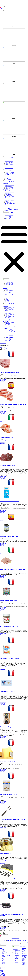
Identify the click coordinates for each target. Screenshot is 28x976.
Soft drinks (7, 201)
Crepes (9, 216)
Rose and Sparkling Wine (13, 209)
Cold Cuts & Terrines (9, 172)
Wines (6, 206)
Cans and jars (8, 190)
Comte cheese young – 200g (7, 761)
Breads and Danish (9, 159)
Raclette (9, 217)
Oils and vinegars (8, 195)
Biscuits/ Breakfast (9, 161)
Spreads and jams (8, 163)
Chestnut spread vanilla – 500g (8, 600)
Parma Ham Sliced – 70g (6, 437)
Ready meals (7, 197)
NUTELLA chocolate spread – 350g (9, 626)
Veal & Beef (7, 174)
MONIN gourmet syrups (10, 203)
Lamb (6, 177)
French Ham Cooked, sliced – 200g (9, 372)
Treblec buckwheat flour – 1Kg (8, 794)
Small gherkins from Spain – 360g (9, 536)
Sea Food (14, 136)
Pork (6, 176)
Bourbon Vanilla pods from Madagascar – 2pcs (12, 819)
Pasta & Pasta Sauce (9, 187)
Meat (14, 99)
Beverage (14, 118)
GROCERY (5, 189)
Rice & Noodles (8, 186)
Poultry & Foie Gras (9, 173)
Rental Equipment (9, 215)
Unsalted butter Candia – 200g (8, 691)
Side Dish (14, 45)
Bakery (14, 26)
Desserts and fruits (9, 162)
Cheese (6, 166)
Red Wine (10, 207)
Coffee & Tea (8, 202)
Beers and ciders (8, 204)
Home (1, 343)
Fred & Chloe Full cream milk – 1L (9, 501)
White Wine (10, 208)
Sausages (7, 178)
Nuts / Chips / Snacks (9, 196)
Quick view (2, 381)
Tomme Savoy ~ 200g (6, 853)
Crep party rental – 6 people (7, 878)
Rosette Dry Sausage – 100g (7, 465)
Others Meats (8, 179)
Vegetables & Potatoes (9, 185)
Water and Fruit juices (9, 200)
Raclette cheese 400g (5, 727)
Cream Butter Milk (9, 168)
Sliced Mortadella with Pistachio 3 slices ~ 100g (12, 569)
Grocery (14, 81)
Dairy (14, 63)
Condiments (7, 193)
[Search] (0, 7)
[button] (14, 248)
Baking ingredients (9, 164)
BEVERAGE (5, 199)
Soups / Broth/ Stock (9, 192)
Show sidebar (3, 347)
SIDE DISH (5, 183)
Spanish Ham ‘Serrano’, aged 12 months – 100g (13, 404)
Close (1, 968)
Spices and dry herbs (9, 194)
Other (14, 154)
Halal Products (8, 218)
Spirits (6, 210)
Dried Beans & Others (9, 188)
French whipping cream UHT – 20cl (9, 658)
